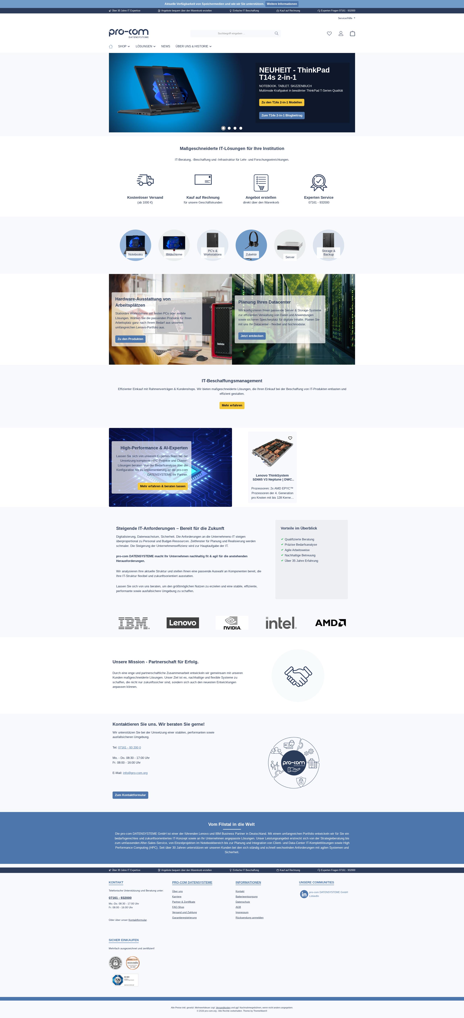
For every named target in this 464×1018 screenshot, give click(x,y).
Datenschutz (243, 901)
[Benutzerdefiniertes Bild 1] (133, 963)
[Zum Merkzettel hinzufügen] (290, 438)
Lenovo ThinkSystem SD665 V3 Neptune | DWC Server (272, 477)
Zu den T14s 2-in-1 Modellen (282, 102)
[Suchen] (276, 33)
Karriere (176, 896)
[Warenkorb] (351, 33)
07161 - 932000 (120, 898)
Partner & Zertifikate (183, 901)
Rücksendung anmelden (250, 917)
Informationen (248, 882)
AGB (238, 907)
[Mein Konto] (341, 33)
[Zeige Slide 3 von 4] (234, 128)
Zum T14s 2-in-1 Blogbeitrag (282, 115)
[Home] (112, 46)
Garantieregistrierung (184, 917)
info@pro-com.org (135, 773)
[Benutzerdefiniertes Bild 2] (125, 980)
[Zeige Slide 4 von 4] (240, 128)
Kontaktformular (138, 919)
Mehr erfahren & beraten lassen (162, 486)
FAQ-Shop (178, 907)
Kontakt (240, 891)
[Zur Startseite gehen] (129, 33)
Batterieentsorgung (247, 896)
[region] (232, 93)
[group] (232, 93)
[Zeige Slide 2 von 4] (229, 128)
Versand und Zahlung (184, 912)
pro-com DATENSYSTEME (192, 882)
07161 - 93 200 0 (129, 747)
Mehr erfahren (232, 405)
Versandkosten (223, 1007)
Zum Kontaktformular (130, 795)
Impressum (242, 912)
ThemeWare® (260, 1011)
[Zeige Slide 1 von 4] (223, 128)
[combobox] (231, 33)
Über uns (177, 891)
